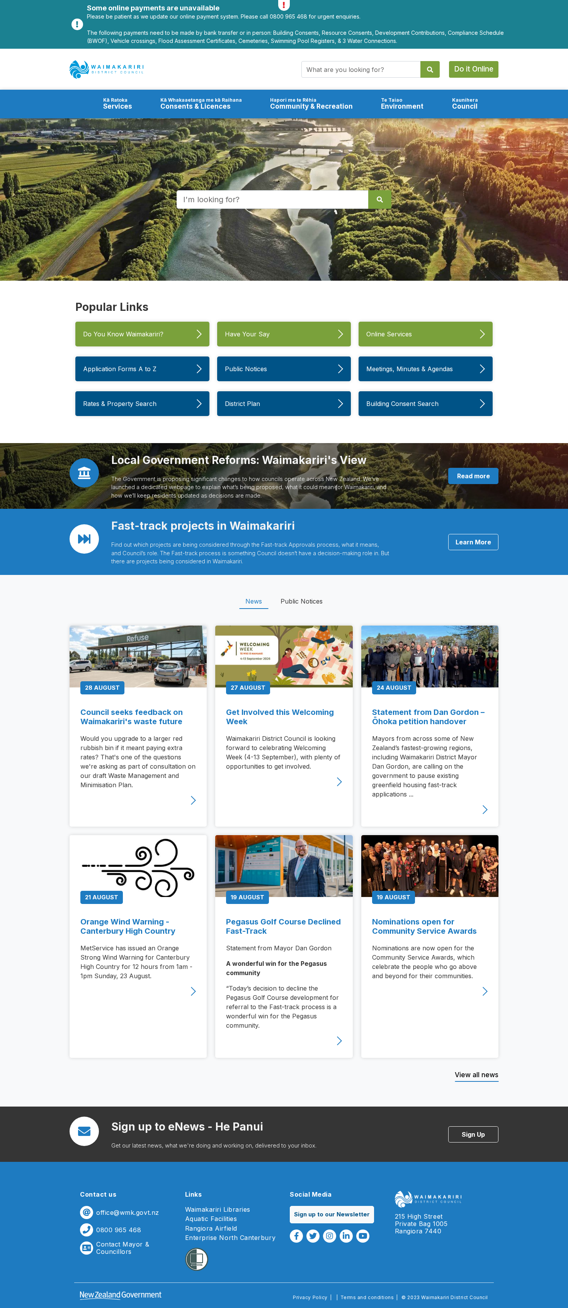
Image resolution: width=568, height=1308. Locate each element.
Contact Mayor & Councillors (122, 1248)
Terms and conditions (367, 1297)
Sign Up (473, 1134)
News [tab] (253, 601)
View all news (476, 1075)
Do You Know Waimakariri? (123, 334)
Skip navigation (284, 48)
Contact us (98, 1194)
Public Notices (246, 369)
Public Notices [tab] (302, 601)
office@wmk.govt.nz (127, 1212)
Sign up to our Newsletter (332, 1214)
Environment (402, 104)
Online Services (389, 334)
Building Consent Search (402, 404)
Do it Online (473, 69)
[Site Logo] (106, 69)
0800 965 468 (118, 1230)
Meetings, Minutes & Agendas (409, 369)
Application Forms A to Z (119, 369)
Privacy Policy (310, 1297)
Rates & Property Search (119, 404)
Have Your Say (247, 334)
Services (117, 104)
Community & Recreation (311, 104)
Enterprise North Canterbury (230, 1237)
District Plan (242, 404)
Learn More (473, 542)
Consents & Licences (201, 104)
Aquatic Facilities (211, 1219)
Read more (473, 476)
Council (465, 104)
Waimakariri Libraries (217, 1209)
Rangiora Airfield (211, 1228)
